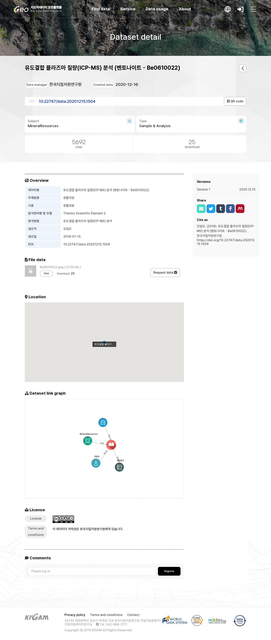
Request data (163, 272)
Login (240, 9)
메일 (201, 208)
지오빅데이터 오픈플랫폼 (37, 9)
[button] (104, 342)
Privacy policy (74, 615)
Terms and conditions (106, 615)
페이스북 (230, 208)
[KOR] (227, 9)
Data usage (157, 8)
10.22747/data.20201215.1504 (67, 101)
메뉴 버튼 (253, 9)
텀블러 (220, 208)
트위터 (211, 208)
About (185, 8)
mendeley (240, 208)
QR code (236, 101)
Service (128, 8)
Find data (101, 8)
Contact (133, 615)
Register (169, 571)
